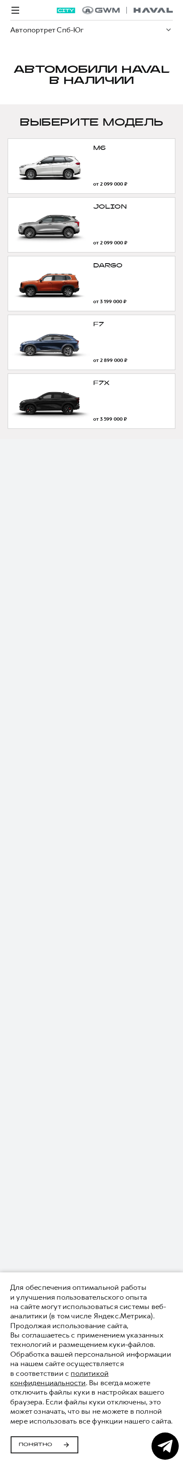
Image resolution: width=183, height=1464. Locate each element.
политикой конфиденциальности (59, 1378)
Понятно (35, 1445)
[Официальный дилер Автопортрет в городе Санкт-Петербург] (127, 10)
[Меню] (15, 10)
